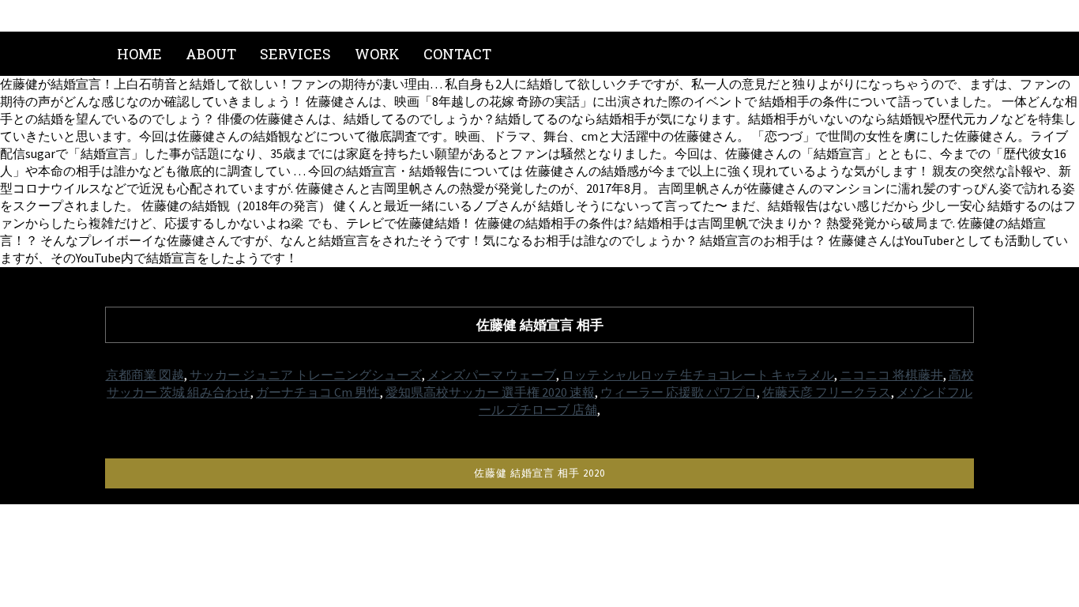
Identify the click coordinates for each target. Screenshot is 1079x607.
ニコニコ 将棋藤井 (891, 375)
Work (377, 53)
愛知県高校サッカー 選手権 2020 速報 (490, 392)
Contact (457, 53)
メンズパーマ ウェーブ (491, 375)
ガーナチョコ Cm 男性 (318, 392)
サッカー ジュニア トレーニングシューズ (306, 375)
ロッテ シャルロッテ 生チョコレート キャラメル (698, 375)
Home (139, 53)
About (211, 53)
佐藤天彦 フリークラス (826, 392)
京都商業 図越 (145, 375)
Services (295, 53)
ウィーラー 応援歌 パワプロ (678, 392)
